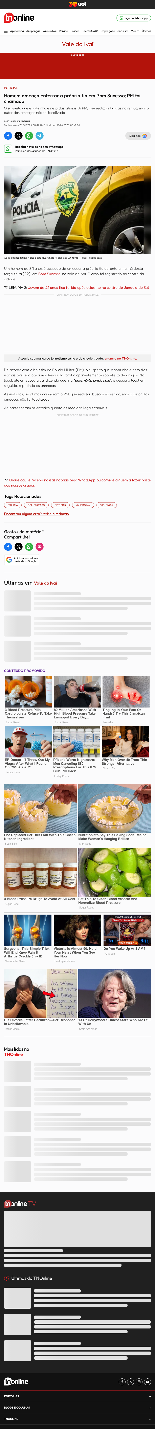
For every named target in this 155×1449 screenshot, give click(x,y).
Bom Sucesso (49, 273)
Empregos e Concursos (114, 31)
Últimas (146, 31)
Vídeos (135, 31)
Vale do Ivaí (50, 31)
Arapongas (33, 31)
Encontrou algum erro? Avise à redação (36, 514)
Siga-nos (134, 135)
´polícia (13, 505)
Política (74, 31)
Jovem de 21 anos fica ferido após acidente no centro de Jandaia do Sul (88, 287)
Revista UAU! (90, 31)
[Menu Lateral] (6, 31)
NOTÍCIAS (60, 505)
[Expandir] (150, 1418)
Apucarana (17, 31)
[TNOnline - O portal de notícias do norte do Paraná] (19, 18)
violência (106, 505)
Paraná (63, 31)
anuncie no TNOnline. (121, 358)
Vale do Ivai (83, 505)
